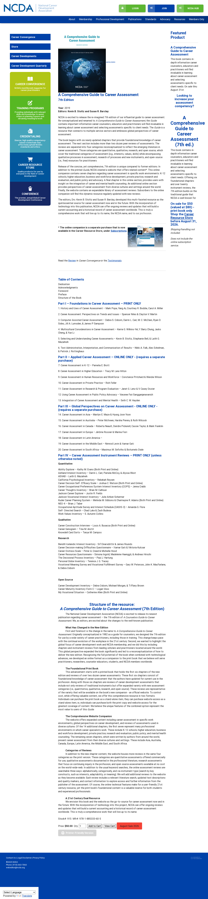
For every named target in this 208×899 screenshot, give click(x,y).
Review (72, 260)
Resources (179, 19)
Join (164, 8)
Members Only (196, 19)
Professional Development (110, 19)
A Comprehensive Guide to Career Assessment (183, 50)
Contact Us (11, 857)
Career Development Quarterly (29, 65)
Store (14, 46)
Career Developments (23, 56)
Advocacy (165, 19)
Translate (27, 895)
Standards (150, 19)
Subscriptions (119, 230)
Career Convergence (23, 37)
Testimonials (115, 260)
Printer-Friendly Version (79, 832)
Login (135, 8)
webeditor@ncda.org (15, 867)
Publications (134, 19)
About (72, 19)
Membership (85, 19)
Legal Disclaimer (24, 857)
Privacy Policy (39, 857)
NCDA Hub (193, 8)
